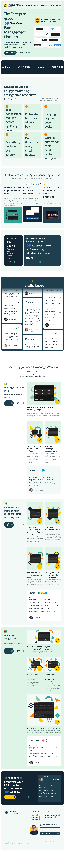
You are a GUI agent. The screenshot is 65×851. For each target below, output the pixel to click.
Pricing (21, 5)
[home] (11, 5)
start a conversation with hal (49, 825)
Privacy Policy (49, 844)
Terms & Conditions (49, 841)
